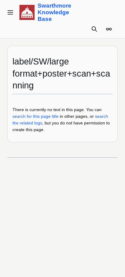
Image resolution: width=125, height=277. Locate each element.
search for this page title (35, 116)
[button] (10, 12)
